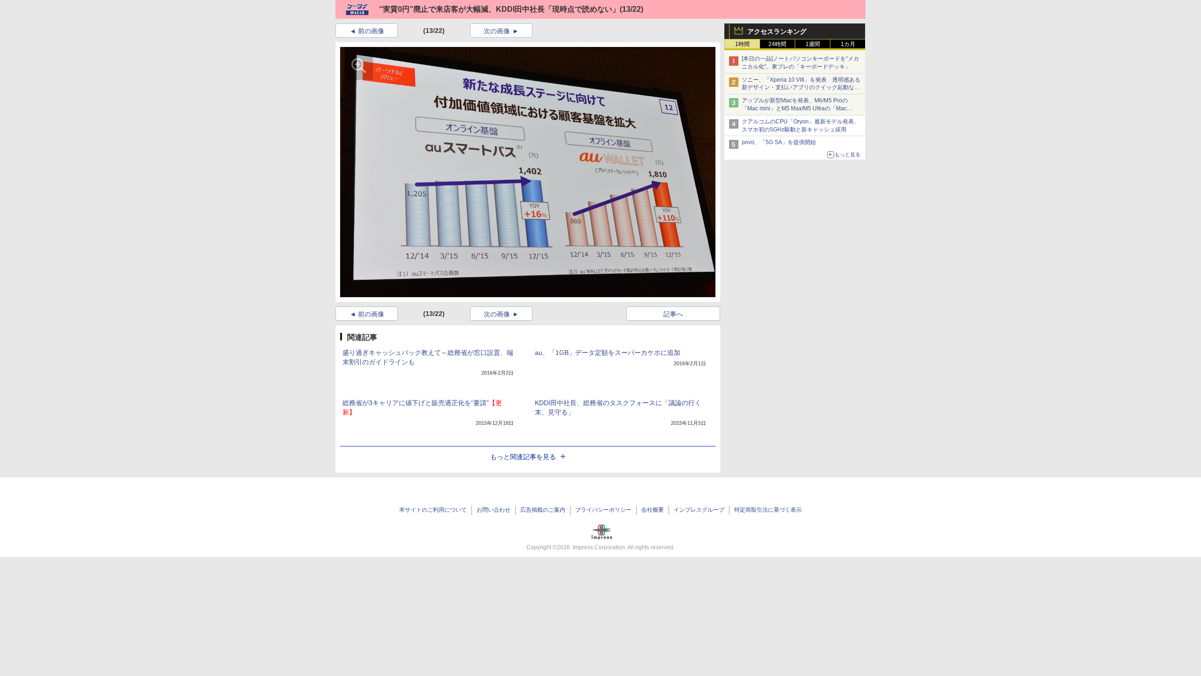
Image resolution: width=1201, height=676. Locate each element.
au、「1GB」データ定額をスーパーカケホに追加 (607, 352)
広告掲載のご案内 (542, 510)
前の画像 (371, 31)
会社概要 (652, 510)
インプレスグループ (699, 510)
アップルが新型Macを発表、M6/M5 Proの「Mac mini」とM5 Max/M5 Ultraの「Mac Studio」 (795, 108)
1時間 (742, 44)
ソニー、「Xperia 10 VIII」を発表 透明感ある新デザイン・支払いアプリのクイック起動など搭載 (801, 88)
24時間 (777, 44)
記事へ (673, 314)
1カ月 (848, 44)
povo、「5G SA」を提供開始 (779, 142)
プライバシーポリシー (603, 510)
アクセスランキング (776, 31)
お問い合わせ (493, 510)
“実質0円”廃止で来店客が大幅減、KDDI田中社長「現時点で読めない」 (499, 9)
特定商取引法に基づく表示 (768, 510)
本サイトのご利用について (433, 510)
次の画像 (497, 31)
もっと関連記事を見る (523, 457)
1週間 (813, 44)
